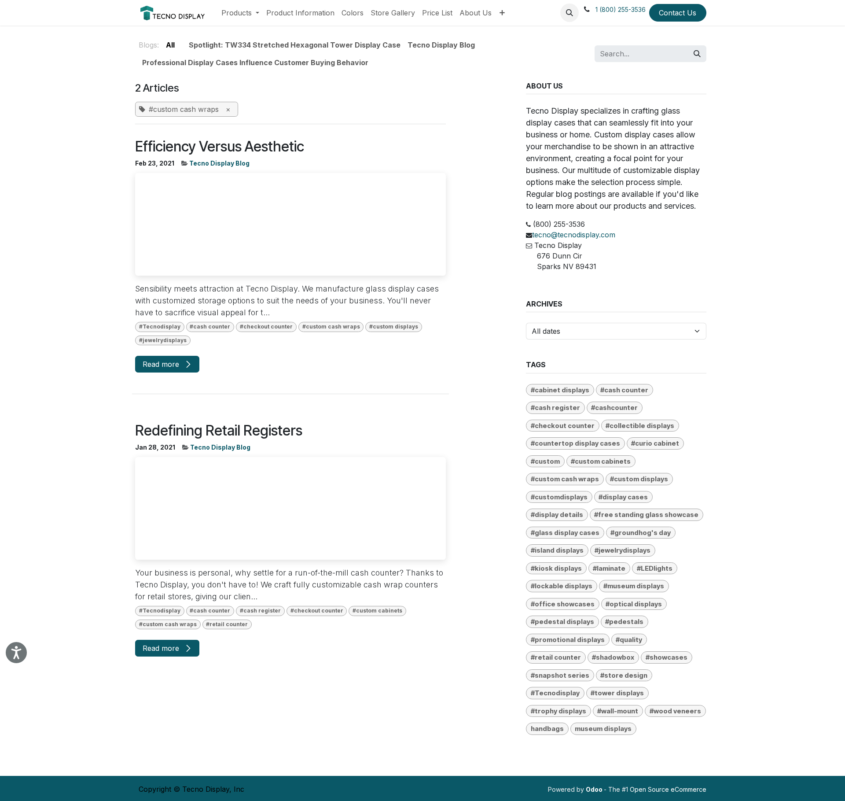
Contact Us (677, 12)
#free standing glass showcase (646, 514)
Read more (162, 364)
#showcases (666, 657)
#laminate (609, 568)
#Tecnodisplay (159, 326)
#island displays (557, 550)
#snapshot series (560, 675)
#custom (545, 461)
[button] (569, 13)
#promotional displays (568, 639)
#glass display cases (565, 532)
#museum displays (633, 586)
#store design (623, 675)
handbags (547, 728)
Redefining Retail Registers (218, 430)
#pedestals (624, 621)
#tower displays (617, 693)
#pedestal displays (562, 621)
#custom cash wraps (331, 326)
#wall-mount (617, 711)
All (170, 45)
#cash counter (210, 326)
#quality (629, 639)
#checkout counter (266, 326)
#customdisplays (559, 497)
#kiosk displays (556, 568)
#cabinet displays (560, 390)
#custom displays (393, 326)
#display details (557, 514)
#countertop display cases (575, 443)
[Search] (697, 53)
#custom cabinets (377, 610)
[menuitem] (240, 13)
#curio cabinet (655, 443)
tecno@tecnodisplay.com (573, 234)
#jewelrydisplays (163, 340)
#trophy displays (558, 711)
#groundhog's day (640, 532)
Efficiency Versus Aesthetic (219, 146)
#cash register (260, 610)
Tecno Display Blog (219, 163)
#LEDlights (654, 568)
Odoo (595, 789)
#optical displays (634, 604)
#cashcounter (614, 407)
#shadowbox (613, 657)
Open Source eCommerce (668, 789)
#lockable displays (561, 586)
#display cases (623, 497)
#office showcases (563, 604)
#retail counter (227, 624)
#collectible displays (640, 425)
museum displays (603, 728)
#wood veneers (675, 711)
